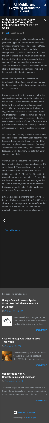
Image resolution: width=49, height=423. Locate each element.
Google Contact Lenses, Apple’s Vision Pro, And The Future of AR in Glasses (20, 303)
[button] (45, 20)
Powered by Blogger (26, 412)
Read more (41, 330)
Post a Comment (12, 230)
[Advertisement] (24, 258)
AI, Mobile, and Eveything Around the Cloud (24, 8)
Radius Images (31, 418)
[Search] (45, 5)
